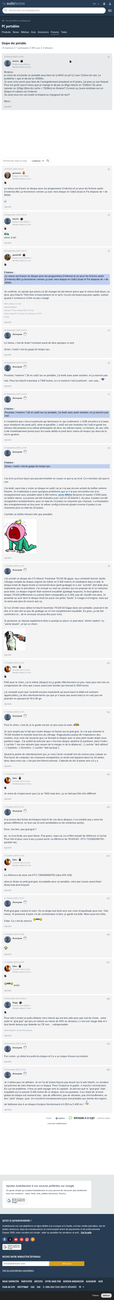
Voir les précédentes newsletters (18, 1270)
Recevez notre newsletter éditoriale (21, 1256)
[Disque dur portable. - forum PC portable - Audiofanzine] (13, 3)
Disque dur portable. (14, 43)
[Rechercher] (48, 161)
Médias (25, 32)
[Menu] (110, 10)
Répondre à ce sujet (84, 1118)
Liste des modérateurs (57, 1124)
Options (61, 1118)
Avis (33, 32)
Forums (55, 32)
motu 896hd (65, 495)
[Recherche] (6, 11)
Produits (6, 32)
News (16, 32)
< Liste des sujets (104, 1118)
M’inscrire (66, 1263)
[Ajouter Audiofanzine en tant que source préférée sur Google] (16, 1200)
